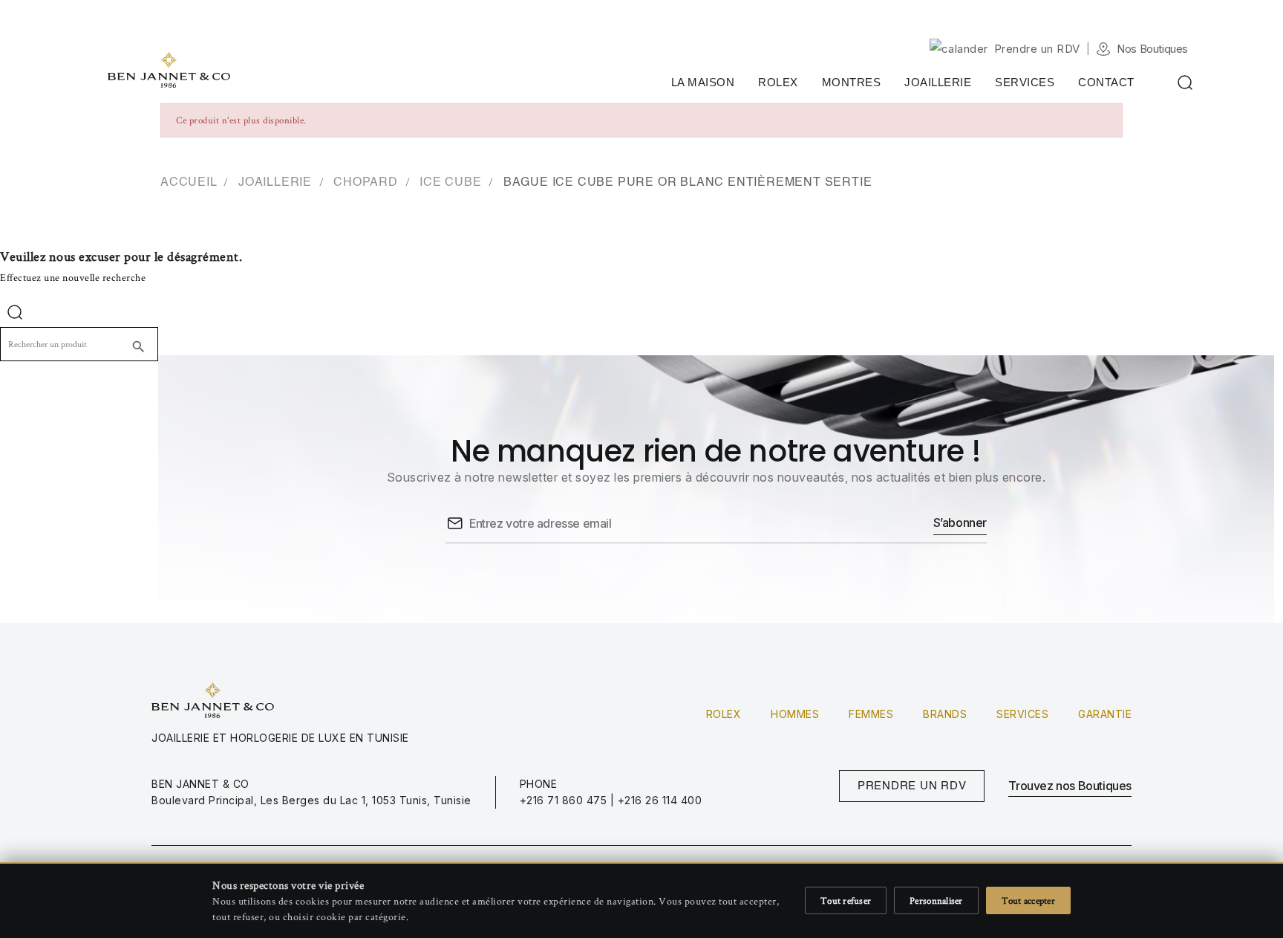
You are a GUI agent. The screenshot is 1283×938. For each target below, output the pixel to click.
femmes (871, 714)
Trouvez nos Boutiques (1070, 785)
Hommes (795, 714)
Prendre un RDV (1037, 49)
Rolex (724, 714)
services (1022, 714)
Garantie (1105, 714)
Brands (945, 714)
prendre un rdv (912, 786)
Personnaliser (936, 900)
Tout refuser (845, 900)
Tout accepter (1028, 900)
